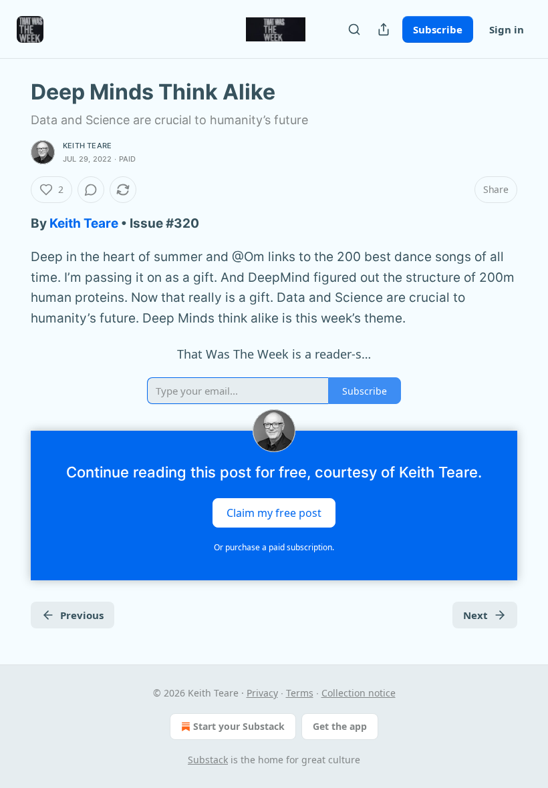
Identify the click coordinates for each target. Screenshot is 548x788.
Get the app (340, 726)
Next (475, 615)
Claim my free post (274, 512)
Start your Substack (239, 726)
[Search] (354, 29)
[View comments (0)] (91, 189)
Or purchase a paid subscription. (274, 547)
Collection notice (358, 692)
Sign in (506, 29)
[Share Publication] (383, 29)
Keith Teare (87, 145)
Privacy (262, 692)
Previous (82, 615)
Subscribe (437, 29)
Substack (208, 759)
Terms (299, 692)
